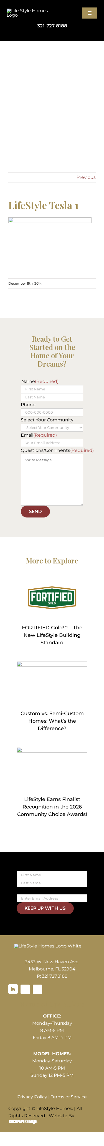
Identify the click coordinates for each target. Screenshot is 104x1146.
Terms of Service (69, 1096)
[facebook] (25, 989)
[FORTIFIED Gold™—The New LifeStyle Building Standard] (52, 598)
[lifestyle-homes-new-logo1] (48, 946)
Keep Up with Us (45, 908)
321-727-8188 (52, 26)
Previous (86, 177)
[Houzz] (13, 989)
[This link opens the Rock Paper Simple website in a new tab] (23, 1123)
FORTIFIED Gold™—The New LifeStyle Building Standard (52, 635)
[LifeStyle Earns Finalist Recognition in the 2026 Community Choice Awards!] (52, 769)
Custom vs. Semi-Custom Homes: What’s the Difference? (52, 721)
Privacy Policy (32, 1096)
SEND (35, 511)
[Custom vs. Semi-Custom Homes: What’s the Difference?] (52, 683)
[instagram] (37, 989)
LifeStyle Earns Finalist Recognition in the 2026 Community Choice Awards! (52, 806)
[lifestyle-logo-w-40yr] (29, 10)
